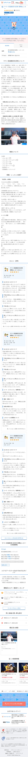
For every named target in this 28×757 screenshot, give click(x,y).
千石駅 (9, 558)
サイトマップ (19, 753)
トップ (5, 691)
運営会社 (6, 750)
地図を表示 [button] (4, 565)
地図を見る (12, 52)
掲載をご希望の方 (9, 753)
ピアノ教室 (12, 691)
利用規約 (9, 751)
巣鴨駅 (8, 555)
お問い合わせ (16, 751)
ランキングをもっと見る (14, 608)
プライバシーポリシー (16, 750)
